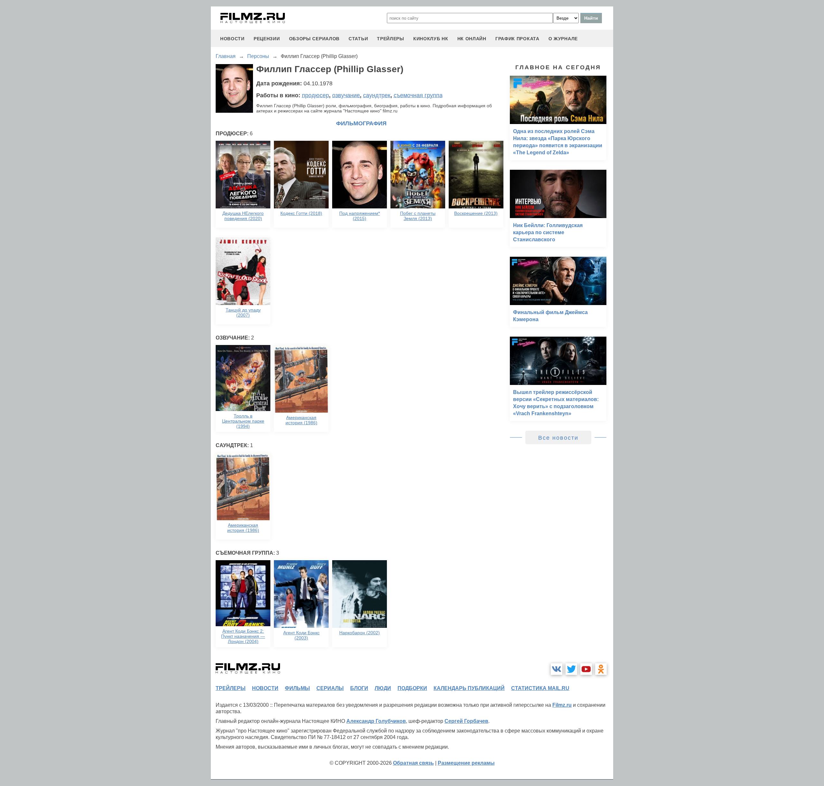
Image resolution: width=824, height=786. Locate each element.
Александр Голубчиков (376, 721)
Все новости (558, 438)
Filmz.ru (562, 705)
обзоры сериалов (314, 38)
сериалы (330, 688)
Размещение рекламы (466, 763)
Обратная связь (413, 763)
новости (232, 38)
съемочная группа (418, 95)
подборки (412, 688)
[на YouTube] (586, 669)
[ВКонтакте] (556, 669)
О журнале (563, 38)
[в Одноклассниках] (601, 669)
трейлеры (390, 38)
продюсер (315, 95)
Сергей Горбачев (466, 721)
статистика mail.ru (540, 688)
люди (383, 688)
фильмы (297, 688)
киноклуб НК (430, 38)
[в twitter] (571, 669)
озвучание (346, 95)
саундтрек (376, 95)
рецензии (267, 38)
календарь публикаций (469, 688)
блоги (359, 688)
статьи (358, 38)
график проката (517, 38)
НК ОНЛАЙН (471, 38)
